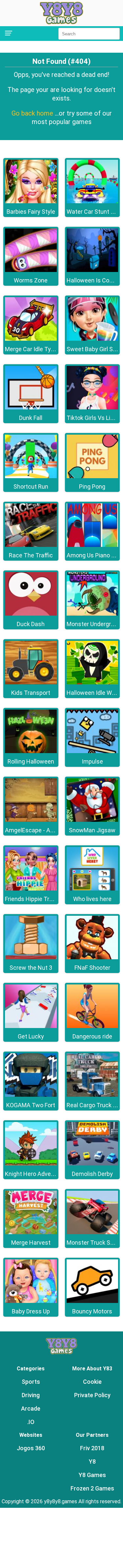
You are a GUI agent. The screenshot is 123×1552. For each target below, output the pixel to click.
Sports (31, 1381)
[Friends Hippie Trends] (31, 889)
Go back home (33, 113)
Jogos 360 (31, 1448)
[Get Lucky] (31, 1026)
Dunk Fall (30, 417)
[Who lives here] (92, 889)
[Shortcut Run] (31, 476)
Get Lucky (31, 1036)
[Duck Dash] (31, 614)
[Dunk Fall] (31, 407)
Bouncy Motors (92, 1311)
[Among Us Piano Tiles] (92, 545)
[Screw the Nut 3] (31, 957)
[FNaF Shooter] (92, 957)
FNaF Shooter (92, 967)
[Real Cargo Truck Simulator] (92, 1095)
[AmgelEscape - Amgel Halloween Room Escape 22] (31, 820)
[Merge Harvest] (31, 1232)
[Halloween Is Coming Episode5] (92, 270)
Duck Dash (31, 624)
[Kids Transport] (31, 682)
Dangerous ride (92, 1036)
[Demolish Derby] (92, 1163)
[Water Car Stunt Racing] (92, 201)
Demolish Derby (92, 1173)
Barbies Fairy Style (31, 211)
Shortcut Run (30, 486)
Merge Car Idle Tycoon (34, 349)
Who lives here (92, 898)
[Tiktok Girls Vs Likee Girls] (92, 407)
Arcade (30, 1408)
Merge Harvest (31, 1242)
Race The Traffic (31, 555)
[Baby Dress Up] (31, 1301)
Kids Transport (30, 692)
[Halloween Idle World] (92, 682)
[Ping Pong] (92, 476)
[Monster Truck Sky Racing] (92, 1232)
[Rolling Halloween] (31, 751)
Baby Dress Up (31, 1311)
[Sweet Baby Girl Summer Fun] (92, 339)
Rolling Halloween (31, 761)
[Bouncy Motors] (92, 1301)
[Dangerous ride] (92, 1026)
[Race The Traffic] (31, 545)
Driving (31, 1395)
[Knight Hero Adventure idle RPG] (31, 1163)
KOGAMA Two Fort (30, 1105)
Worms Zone (31, 280)
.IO (30, 1421)
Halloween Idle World (94, 692)
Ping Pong (92, 486)
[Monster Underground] (92, 614)
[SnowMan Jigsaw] (92, 820)
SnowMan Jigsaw (92, 830)
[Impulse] (92, 751)
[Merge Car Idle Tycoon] (31, 339)
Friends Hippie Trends (33, 898)
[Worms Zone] (31, 270)
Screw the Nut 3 (31, 967)
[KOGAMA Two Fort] (31, 1095)
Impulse (92, 761)
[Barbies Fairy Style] (31, 201)
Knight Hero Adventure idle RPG (46, 1173)
